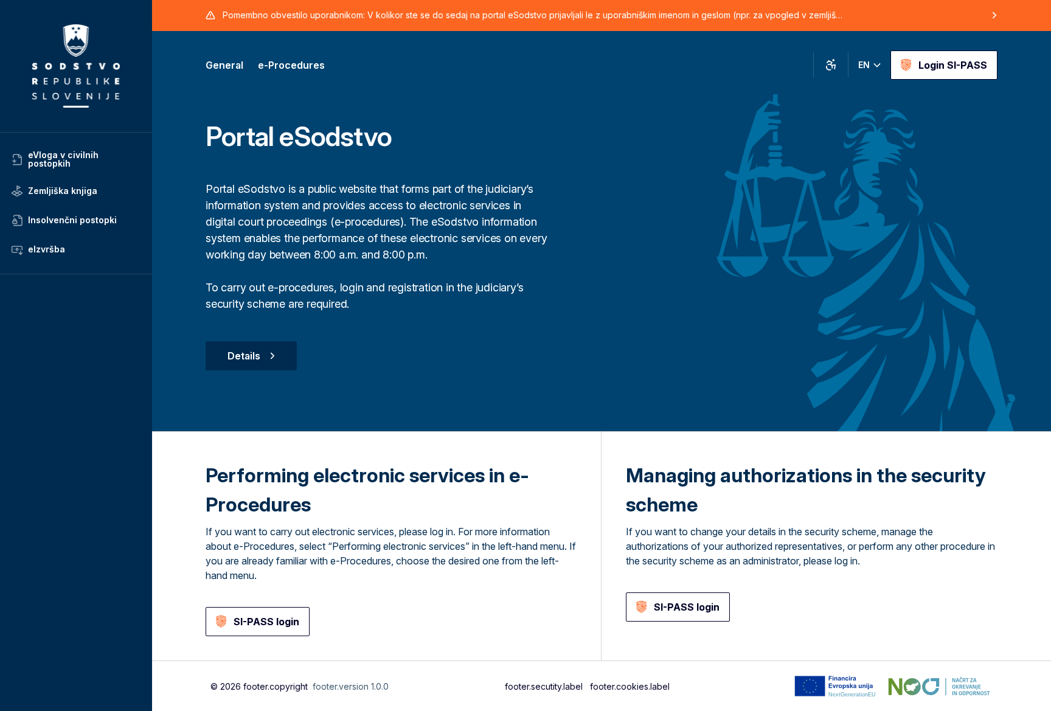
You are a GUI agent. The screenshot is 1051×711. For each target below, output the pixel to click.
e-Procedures (291, 65)
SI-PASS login (266, 622)
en (864, 65)
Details (243, 356)
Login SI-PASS (952, 65)
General (224, 65)
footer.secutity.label (544, 686)
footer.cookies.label (630, 686)
